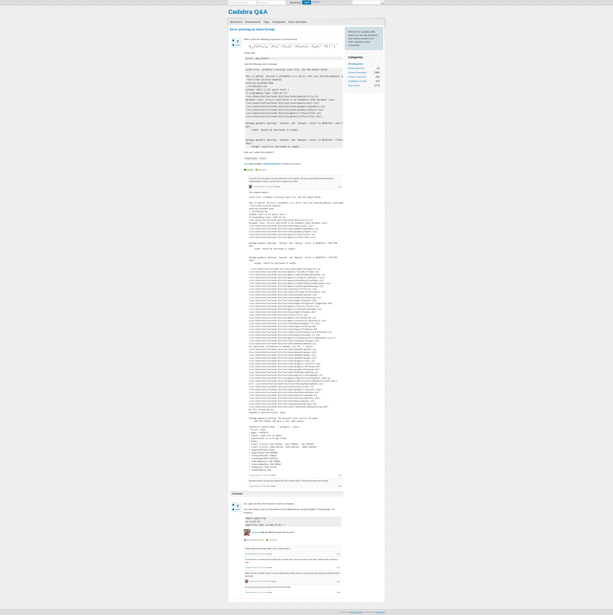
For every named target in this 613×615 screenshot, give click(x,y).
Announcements (356, 68)
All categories (355, 64)
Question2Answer (355, 612)
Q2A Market (380, 612)
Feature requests (357, 76)
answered (256, 532)
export (262, 158)
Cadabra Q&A (248, 11)
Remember (295, 2)
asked (246, 164)
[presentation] (293, 46)
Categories (278, 22)
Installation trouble (357, 81)
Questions (236, 22)
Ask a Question (297, 22)
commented (257, 186)
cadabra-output (251, 158)
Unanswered (253, 22)
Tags (266, 22)
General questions (357, 72)
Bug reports (354, 85)
